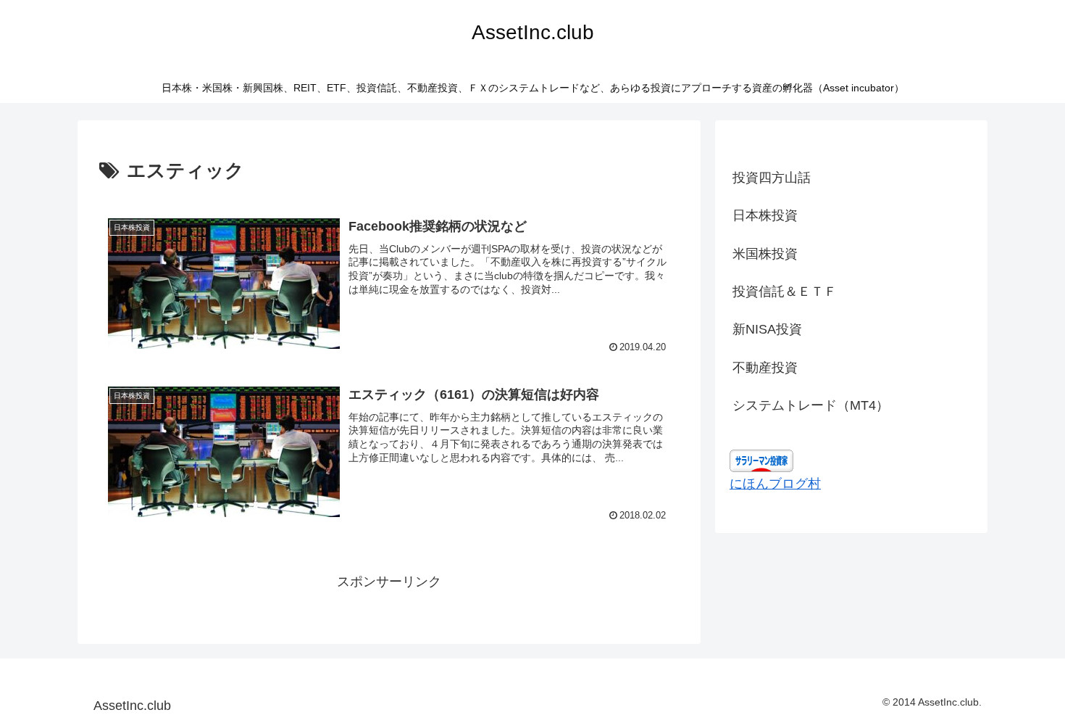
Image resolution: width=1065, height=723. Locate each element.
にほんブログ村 (775, 483)
